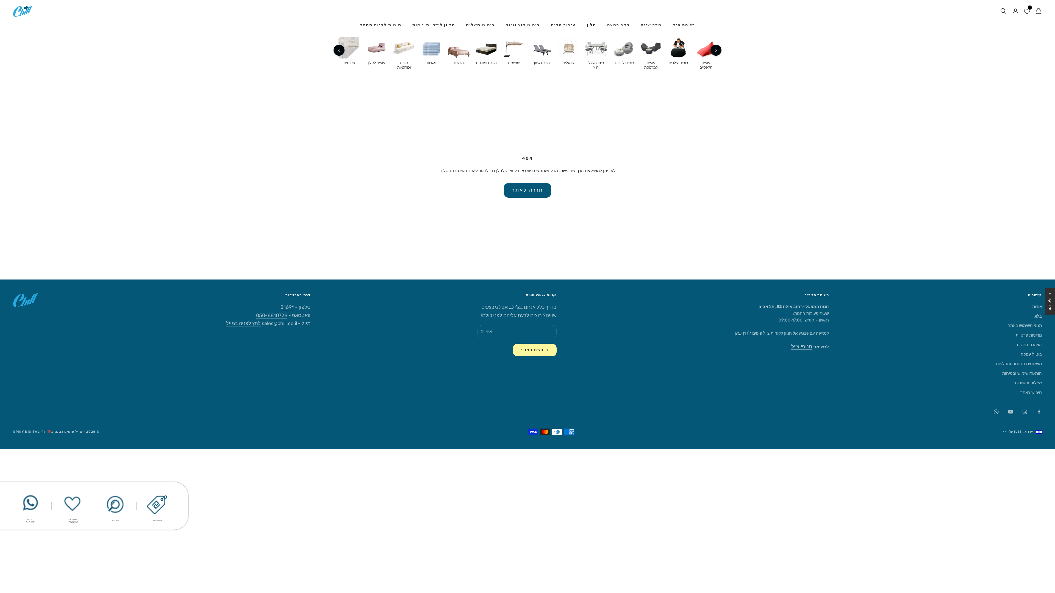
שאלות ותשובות (1028, 383)
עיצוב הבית (563, 25)
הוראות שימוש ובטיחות (1022, 373)
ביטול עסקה (1031, 354)
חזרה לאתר (527, 190)
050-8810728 (271, 315)
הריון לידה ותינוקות (433, 25)
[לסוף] (339, 50)
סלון (591, 25)
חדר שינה (651, 25)
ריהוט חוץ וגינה (523, 25)
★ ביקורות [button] (1050, 302)
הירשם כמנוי (535, 350)
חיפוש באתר (1031, 392)
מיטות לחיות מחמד (380, 25)
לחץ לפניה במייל (243, 323)
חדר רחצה (618, 25)
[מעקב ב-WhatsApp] (996, 412)
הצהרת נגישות (1029, 344)
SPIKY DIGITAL (26, 431)
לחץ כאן (743, 333)
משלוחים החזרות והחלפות (1019, 363)
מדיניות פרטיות (1029, 335)
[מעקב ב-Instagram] (1025, 412)
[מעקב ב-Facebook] (1039, 412)
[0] (1027, 11)
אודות (1037, 306)
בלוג (1038, 316)
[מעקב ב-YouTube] (1010, 412)
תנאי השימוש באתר (1025, 325)
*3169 (287, 307)
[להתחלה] (715, 50)
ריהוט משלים (480, 25)
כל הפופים (684, 25)
